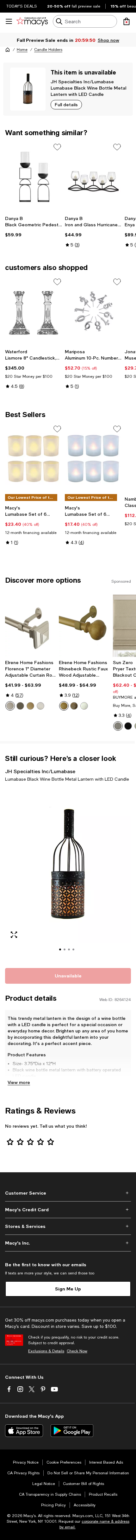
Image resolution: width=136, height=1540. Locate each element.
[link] (33, 226)
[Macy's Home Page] (32, 21)
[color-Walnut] (74, 706)
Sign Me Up (68, 1288)
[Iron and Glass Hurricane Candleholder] (93, 177)
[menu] (9, 21)
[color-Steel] (118, 726)
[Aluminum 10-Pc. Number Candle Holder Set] (93, 311)
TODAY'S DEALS (21, 6)
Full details (66, 104)
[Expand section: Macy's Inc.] (68, 1243)
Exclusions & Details (46, 1351)
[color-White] (84, 706)
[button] (68, 874)
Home (22, 49)
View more (19, 1082)
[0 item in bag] (126, 21)
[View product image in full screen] (14, 934)
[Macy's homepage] (7, 49)
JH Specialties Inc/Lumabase (82, 81)
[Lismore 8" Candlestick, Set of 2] (33, 311)
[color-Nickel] (40, 706)
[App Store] (24, 1430)
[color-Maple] (64, 706)
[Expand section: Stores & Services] (68, 1226)
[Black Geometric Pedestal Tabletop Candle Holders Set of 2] (33, 177)
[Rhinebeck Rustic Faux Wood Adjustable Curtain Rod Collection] (84, 626)
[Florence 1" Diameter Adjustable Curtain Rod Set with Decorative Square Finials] (30, 626)
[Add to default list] (57, 147)
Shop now (108, 40)
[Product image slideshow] (68, 874)
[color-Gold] (30, 706)
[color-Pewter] (10, 706)
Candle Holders (48, 49)
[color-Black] (128, 726)
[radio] (10, 706)
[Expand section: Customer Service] (68, 1193)
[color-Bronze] (20, 706)
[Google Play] (72, 1430)
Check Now (77, 1351)
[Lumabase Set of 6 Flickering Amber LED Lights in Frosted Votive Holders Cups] (33, 458)
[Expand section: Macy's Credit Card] (68, 1210)
